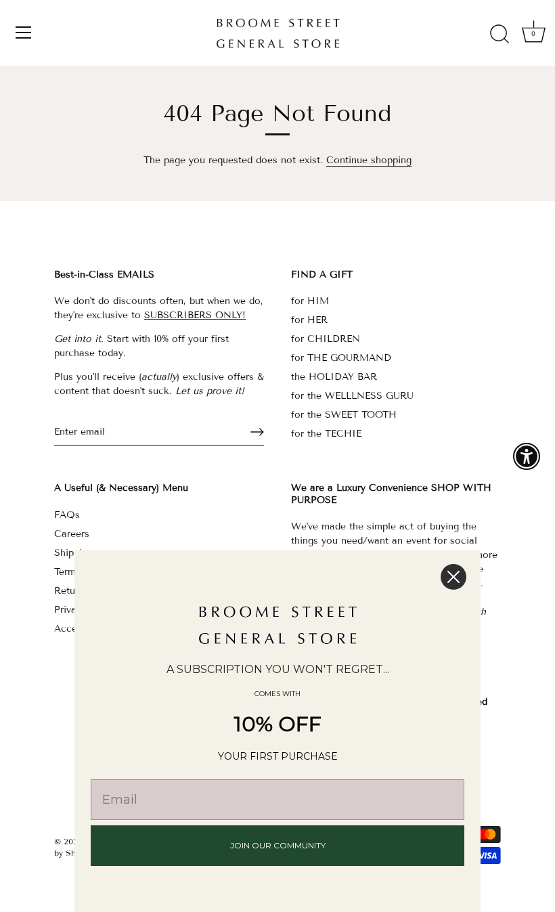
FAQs (67, 515)
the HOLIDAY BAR (334, 377)
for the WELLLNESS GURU (352, 395)
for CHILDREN (325, 339)
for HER (309, 320)
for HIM (310, 301)
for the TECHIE (326, 433)
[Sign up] (257, 432)
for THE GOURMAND (341, 358)
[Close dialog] (453, 576)
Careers (71, 534)
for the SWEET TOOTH (344, 414)
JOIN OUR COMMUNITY (278, 845)
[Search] (499, 34)
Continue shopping (369, 160)
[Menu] (24, 32)
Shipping (73, 553)
